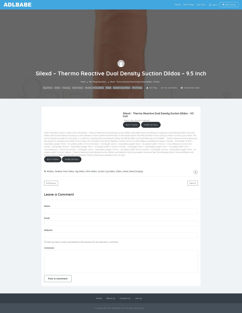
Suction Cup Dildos (121, 88)
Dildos (57, 88)
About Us (110, 298)
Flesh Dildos (77, 88)
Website (48, 230)
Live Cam (200, 4)
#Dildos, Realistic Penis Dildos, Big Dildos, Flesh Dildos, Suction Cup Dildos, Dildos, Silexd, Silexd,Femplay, (95, 171)
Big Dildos (102, 82)
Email (47, 218)
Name (47, 206)
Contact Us (125, 298)
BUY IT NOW (131, 125)
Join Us (138, 298)
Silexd (108, 88)
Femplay (66, 88)
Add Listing (230, 4)
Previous (51, 183)
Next (192, 183)
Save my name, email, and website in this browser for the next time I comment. (82, 242)
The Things (188, 4)
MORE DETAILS (151, 125)
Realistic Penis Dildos (94, 88)
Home (178, 4)
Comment (49, 247)
